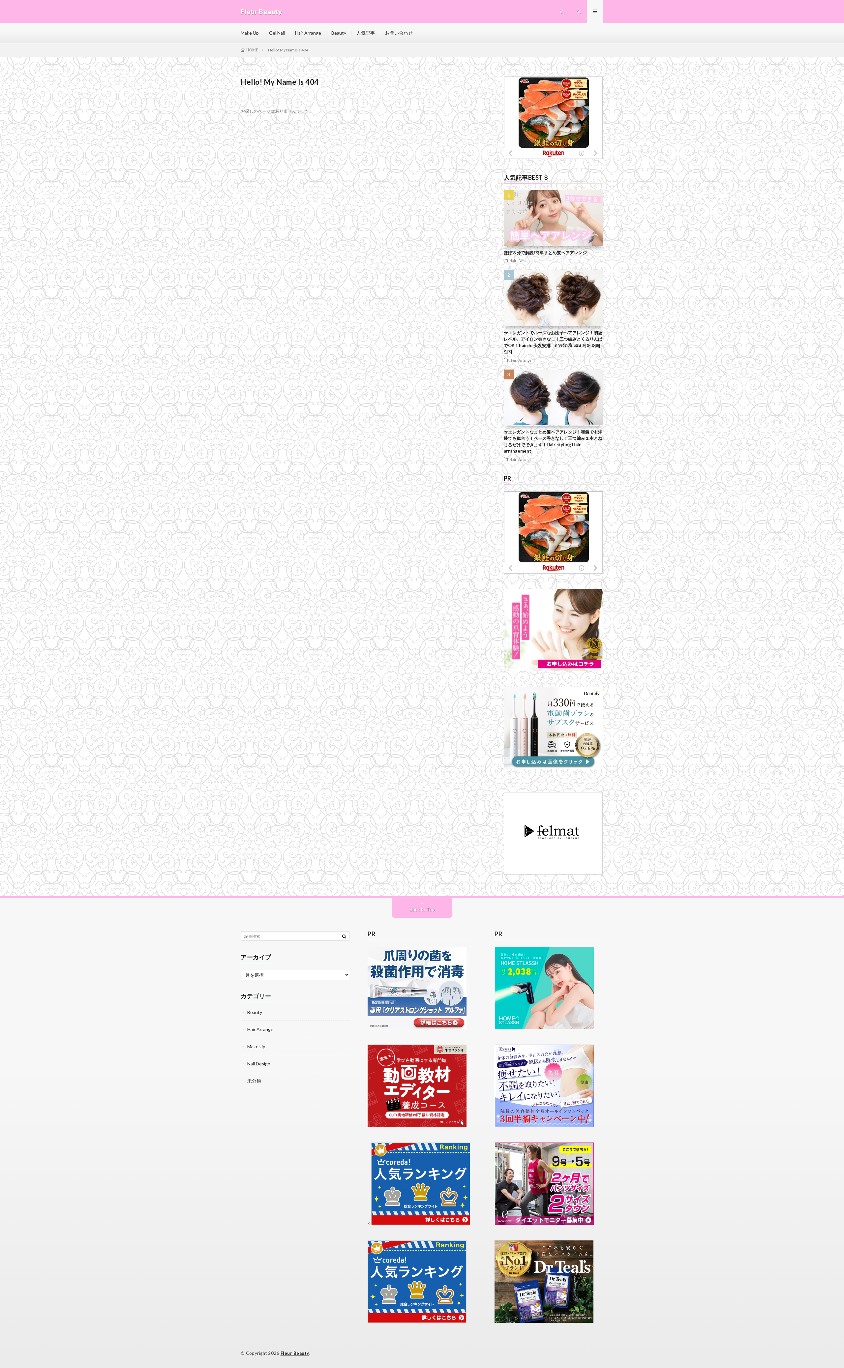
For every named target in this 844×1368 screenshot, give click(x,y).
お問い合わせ (399, 33)
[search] (344, 936)
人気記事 (365, 33)
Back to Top (422, 909)
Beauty (338, 33)
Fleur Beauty (295, 1353)
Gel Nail (277, 33)
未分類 (254, 1081)
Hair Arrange (308, 33)
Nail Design (258, 1063)
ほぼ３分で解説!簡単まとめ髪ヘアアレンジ (545, 252)
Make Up (250, 33)
